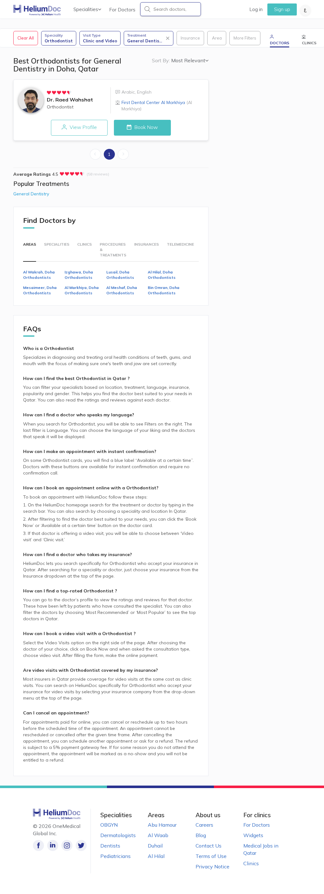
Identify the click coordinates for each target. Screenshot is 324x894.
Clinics (251, 863)
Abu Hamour (162, 825)
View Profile (82, 127)
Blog (201, 835)
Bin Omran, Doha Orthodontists (163, 290)
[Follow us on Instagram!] (66, 845)
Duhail (155, 845)
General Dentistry (31, 194)
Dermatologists (118, 835)
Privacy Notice (212, 866)
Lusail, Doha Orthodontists (120, 275)
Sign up (282, 9)
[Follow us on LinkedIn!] (52, 845)
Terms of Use (211, 856)
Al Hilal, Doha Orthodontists (162, 275)
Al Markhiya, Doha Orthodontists (82, 290)
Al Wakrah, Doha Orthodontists (39, 275)
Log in (256, 9)
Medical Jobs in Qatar (260, 849)
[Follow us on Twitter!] (81, 845)
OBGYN (109, 825)
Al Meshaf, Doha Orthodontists (121, 290)
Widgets (253, 835)
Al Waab (158, 835)
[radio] (49, 92)
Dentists (110, 845)
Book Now (145, 127)
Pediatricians (115, 856)
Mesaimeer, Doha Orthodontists (40, 290)
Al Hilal (156, 856)
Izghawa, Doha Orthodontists (79, 275)
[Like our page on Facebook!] (38, 845)
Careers (204, 825)
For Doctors (122, 10)
